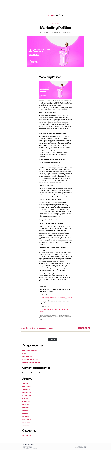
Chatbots (25, 353)
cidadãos (56, 315)
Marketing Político (55, 27)
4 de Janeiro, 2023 (56, 32)
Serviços (50, 5)
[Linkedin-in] (93, 5)
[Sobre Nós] (79, 328)
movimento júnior (44, 318)
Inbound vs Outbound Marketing (31, 362)
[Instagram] (97, 5)
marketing (61, 316)
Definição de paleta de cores (30, 359)
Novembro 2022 (27, 395)
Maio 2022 (25, 410)
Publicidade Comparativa (29, 350)
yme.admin (46, 32)
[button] (43, 5)
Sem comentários (67, 32)
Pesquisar (23, 336)
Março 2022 (25, 416)
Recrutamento (59, 5)
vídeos (41, 319)
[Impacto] (89, 328)
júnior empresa (55, 316)
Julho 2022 (25, 404)
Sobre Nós (42, 5)
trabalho (68, 318)
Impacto (68, 5)
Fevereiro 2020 (26, 419)
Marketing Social (27, 356)
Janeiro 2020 (26, 422)
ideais (46, 316)
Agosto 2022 (26, 401)
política (53, 318)
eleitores (60, 315)
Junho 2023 (25, 383)
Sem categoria (55, 23)
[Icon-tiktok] (98, 5)
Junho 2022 (25, 407)
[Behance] (100, 5)
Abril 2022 (25, 413)
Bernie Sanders (50, 315)
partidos (50, 318)
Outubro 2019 (26, 425)
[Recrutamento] (85, 328)
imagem (50, 316)
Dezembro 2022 (27, 392)
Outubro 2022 (26, 398)
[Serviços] (82, 328)
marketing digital (67, 316)
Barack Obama (43, 315)
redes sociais (58, 318)
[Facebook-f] (95, 5)
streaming (64, 318)
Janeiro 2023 (26, 389)
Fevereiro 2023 (26, 386)
